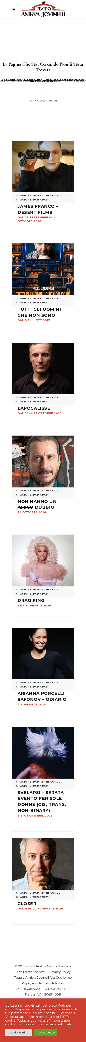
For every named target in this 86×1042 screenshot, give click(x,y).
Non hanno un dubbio (37, 506)
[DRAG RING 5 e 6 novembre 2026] (43, 562)
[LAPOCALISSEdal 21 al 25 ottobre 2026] (43, 370)
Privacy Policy (60, 972)
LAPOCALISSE (40, 410)
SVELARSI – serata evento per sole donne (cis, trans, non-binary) (42, 803)
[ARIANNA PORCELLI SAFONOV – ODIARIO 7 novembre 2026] (43, 655)
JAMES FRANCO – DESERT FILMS (38, 213)
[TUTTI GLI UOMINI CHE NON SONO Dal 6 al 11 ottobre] (43, 270)
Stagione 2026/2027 (32, 199)
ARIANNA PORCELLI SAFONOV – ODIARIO (42, 698)
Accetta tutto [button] (46, 1032)
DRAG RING (34, 602)
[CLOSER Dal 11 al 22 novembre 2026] (43, 865)
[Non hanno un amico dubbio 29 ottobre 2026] (43, 463)
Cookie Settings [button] (19, 1032)
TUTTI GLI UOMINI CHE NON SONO (39, 314)
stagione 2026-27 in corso (38, 195)
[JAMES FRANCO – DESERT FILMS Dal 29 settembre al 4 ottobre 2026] (43, 168)
